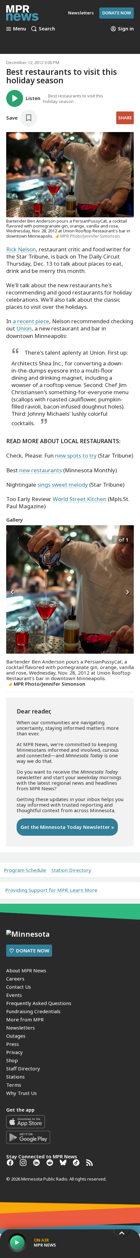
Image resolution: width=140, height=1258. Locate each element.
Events (14, 995)
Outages (15, 1035)
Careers (15, 978)
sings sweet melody (62, 484)
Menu (19, 28)
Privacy (14, 1052)
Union (24, 328)
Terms (13, 1085)
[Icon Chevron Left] (12, 592)
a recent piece (31, 321)
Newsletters (20, 1027)
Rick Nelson (21, 249)
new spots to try (76, 455)
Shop (12, 1060)
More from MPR (25, 1019)
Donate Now (116, 13)
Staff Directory (23, 1068)
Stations (15, 1076)
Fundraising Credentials (33, 1011)
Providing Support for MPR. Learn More (51, 890)
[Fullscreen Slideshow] (13, 539)
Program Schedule (25, 870)
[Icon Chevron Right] (127, 592)
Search (47, 28)
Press (12, 1044)
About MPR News (26, 970)
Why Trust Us (21, 1093)
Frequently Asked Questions (38, 1003)
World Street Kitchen (79, 499)
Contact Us (18, 986)
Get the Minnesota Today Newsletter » (67, 827)
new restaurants (40, 470)
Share (125, 118)
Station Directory (71, 870)
